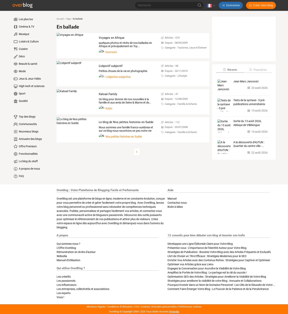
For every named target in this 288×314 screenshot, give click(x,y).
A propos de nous (29, 168)
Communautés (27, 124)
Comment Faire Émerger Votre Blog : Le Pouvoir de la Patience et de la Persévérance (218, 289)
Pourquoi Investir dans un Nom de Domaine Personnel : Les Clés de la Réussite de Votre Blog (223, 284)
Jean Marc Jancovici (245, 81)
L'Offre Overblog (66, 247)
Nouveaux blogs (28, 131)
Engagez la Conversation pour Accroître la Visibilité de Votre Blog (207, 268)
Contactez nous (177, 202)
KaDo (109, 108)
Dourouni (111, 52)
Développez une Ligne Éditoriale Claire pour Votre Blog (200, 243)
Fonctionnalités (28, 153)
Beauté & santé (27, 63)
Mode (22, 71)
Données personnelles (164, 306)
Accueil (60, 19)
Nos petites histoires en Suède (124, 136)
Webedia (62, 256)
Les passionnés (66, 280)
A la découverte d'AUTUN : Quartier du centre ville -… (248, 144)
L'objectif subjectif (110, 66)
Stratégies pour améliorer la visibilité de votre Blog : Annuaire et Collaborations (215, 280)
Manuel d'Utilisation (68, 260)
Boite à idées (175, 206)
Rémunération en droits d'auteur (76, 252)
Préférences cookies (190, 306)
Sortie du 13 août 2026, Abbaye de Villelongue (247, 123)
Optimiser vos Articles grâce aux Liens (190, 264)
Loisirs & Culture (28, 41)
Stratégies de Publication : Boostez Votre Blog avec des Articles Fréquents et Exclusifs (219, 252)
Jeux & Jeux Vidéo (29, 78)
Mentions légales (96, 306)
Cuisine (23, 48)
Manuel (172, 198)
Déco (21, 56)
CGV (136, 306)
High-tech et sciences (31, 86)
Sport (21, 93)
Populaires (260, 69)
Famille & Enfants (187, 104)
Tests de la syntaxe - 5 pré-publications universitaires (249, 102)
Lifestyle (182, 75)
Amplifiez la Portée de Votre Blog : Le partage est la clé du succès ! (207, 272)
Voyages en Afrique (111, 38)
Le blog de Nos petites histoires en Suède (126, 122)
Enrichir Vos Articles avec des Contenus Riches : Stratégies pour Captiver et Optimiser (219, 260)
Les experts (64, 293)
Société (23, 101)
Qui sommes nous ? (68, 243)
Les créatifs (64, 276)
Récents (232, 69)
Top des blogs (26, 116)
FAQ (21, 176)
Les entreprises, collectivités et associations (83, 289)
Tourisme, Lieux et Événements (195, 47)
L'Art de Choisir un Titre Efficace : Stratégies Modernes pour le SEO (207, 256)
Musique (23, 34)
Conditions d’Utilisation (120, 306)
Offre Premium (27, 146)
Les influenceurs (66, 284)
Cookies (145, 306)
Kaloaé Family (108, 94)
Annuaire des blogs (30, 138)
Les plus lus (25, 19)
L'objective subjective (118, 76)
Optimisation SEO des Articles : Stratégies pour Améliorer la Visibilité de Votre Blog (217, 276)
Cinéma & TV (26, 26)
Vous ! (60, 297)
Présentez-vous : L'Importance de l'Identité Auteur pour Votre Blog (207, 247)
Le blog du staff (28, 161)
